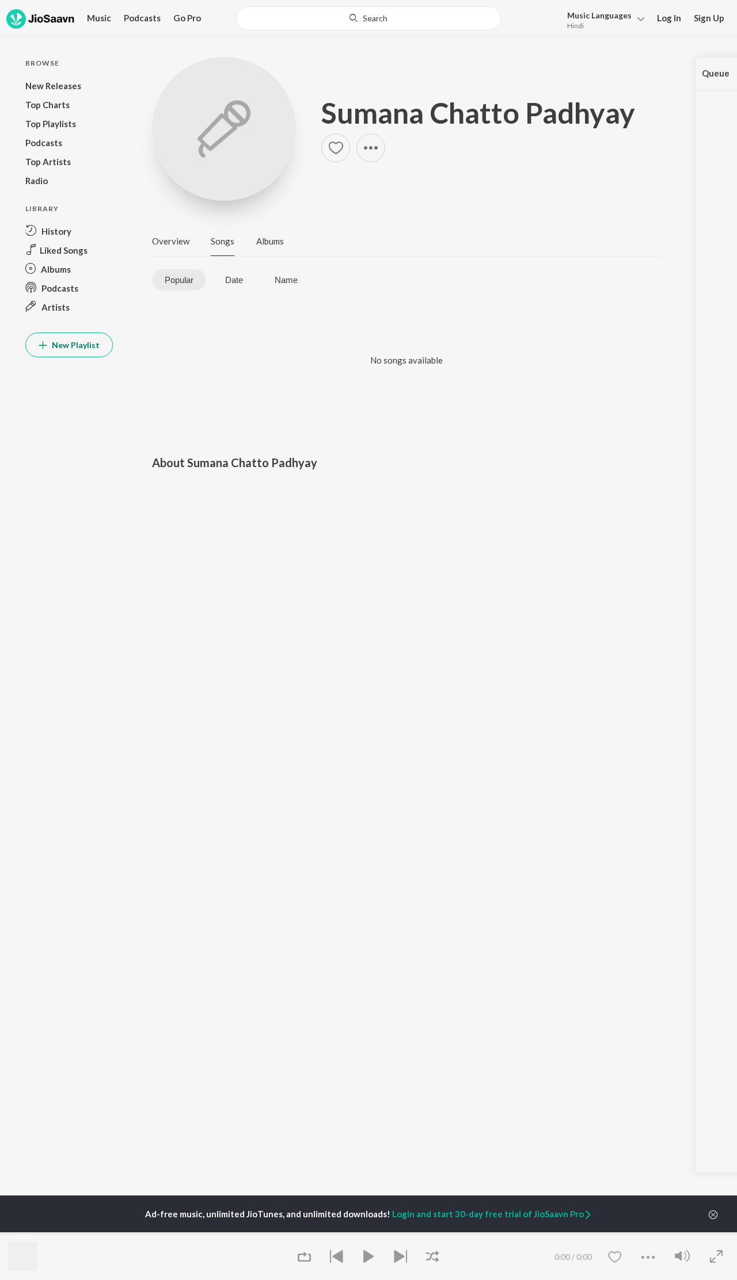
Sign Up (709, 18)
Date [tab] (234, 280)
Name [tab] (286, 280)
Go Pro (187, 18)
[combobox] (369, 18)
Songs (222, 241)
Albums (270, 241)
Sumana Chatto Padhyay (478, 112)
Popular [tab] (179, 280)
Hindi (575, 25)
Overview (170, 241)
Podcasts (142, 18)
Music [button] (99, 18)
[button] (602, 19)
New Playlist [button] (75, 345)
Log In (669, 18)
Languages (599, 15)
